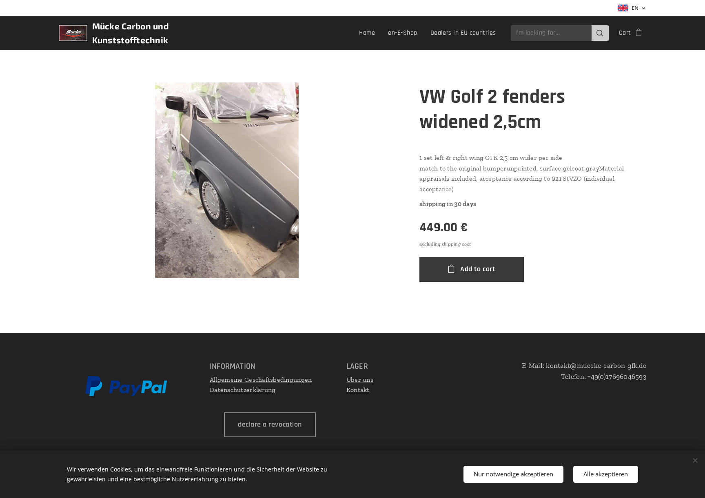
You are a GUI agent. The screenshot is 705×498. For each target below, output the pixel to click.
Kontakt (358, 390)
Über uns (359, 379)
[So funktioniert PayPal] (126, 394)
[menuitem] (369, 33)
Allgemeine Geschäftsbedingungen (261, 379)
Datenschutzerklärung (242, 390)
